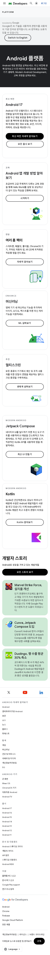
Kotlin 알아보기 (25, 522)
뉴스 (4, 724)
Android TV (7, 796)
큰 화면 (5, 779)
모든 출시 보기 (25, 144)
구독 (39, 941)
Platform (8, 12)
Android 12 (7, 830)
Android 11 (7, 835)
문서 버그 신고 (8, 880)
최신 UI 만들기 (25, 454)
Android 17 (14, 105)
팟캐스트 (5, 733)
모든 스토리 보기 (25, 572)
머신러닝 (5, 749)
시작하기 (24, 198)
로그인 (44, 3)
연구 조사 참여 (8, 889)
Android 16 (7, 812)
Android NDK (8, 864)
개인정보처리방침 (9, 763)
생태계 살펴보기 (25, 386)
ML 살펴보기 (24, 323)
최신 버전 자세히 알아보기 (25, 136)
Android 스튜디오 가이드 (12, 846)
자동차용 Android (9, 792)
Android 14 (7, 821)
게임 (4, 745)
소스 (4, 720)
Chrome (5, 911)
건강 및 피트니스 (9, 754)
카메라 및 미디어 (9, 758)
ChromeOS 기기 (9, 788)
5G (3, 767)
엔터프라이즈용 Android (12, 711)
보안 (4, 716)
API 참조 (5, 855)
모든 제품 (6, 924)
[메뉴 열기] (4, 3)
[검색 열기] (31, 3)
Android (5, 707)
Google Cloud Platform (12, 920)
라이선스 (23, 934)
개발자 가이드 (7, 851)
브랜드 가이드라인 (36, 934)
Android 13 (7, 826)
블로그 (5, 729)
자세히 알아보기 (25, 261)
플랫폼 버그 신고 (9, 876)
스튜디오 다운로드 (9, 860)
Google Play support (11, 884)
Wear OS (6, 783)
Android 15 (7, 817)
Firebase (6, 915)
